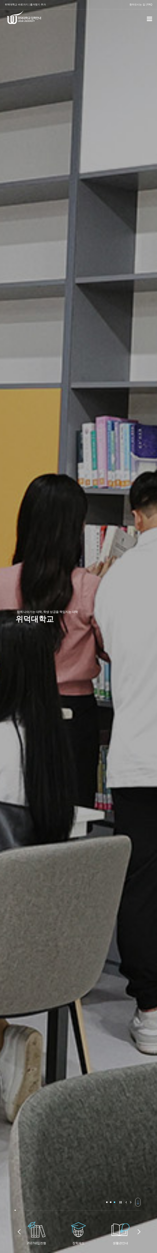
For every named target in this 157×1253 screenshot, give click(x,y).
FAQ (149, 4)
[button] (107, 1202)
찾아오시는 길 (137, 4)
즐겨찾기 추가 (38, 4)
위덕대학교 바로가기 (16, 4)
